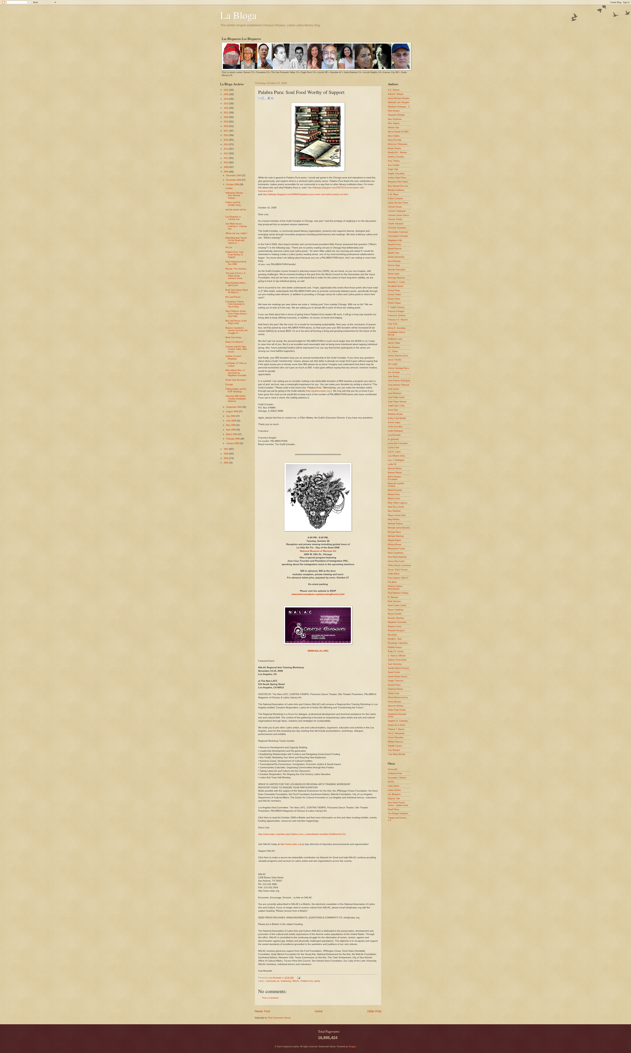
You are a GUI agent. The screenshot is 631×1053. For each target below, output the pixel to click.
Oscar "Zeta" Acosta (397, 569)
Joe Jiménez (394, 372)
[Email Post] (298, 977)
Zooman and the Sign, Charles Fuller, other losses (236, 349)
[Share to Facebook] (269, 98)
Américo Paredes (396, 157)
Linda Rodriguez (395, 431)
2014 (226, 144)
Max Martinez (394, 511)
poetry (317, 981)
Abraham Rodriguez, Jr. (399, 106)
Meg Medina (393, 519)
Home (319, 1011)
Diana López (394, 273)
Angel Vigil (393, 169)
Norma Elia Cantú (396, 561)
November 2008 (234, 180)
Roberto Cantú (394, 626)
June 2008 (231, 420)
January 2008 (233, 443)
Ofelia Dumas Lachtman (399, 565)
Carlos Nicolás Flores (398, 203)
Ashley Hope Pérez (397, 177)
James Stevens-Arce (398, 355)
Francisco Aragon (396, 311)
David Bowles (394, 261)
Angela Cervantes (396, 173)
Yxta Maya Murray (396, 754)
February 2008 (233, 438)
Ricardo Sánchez (396, 618)
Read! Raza (393, 809)
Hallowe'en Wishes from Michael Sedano (234, 195)
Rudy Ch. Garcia (396, 651)
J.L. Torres (393, 351)
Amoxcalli (392, 769)
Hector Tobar (394, 343)
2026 (226, 90)
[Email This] (259, 98)
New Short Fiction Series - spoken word (398, 803)
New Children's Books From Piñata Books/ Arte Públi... (236, 313)
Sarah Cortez (394, 672)
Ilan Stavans (394, 347)
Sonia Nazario (394, 701)
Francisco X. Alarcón (398, 319)
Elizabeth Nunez (395, 286)
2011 (226, 158)
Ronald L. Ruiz (395, 639)
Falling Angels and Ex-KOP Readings (236, 390)
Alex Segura (393, 123)
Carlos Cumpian (395, 198)
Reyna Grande (394, 614)
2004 (226, 462)
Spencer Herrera (395, 706)
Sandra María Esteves (398, 668)
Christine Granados (397, 227)
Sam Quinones (395, 664)
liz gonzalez (393, 439)
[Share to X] (266, 98)
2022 (226, 108)
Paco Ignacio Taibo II (398, 578)
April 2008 (231, 429)
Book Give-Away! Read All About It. (236, 291)
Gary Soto (392, 324)
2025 (226, 94)
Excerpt (229, 384)
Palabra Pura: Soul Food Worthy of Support (234, 254)
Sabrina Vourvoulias (397, 660)
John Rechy (393, 376)
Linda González (395, 426)
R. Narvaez (393, 597)
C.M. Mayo (393, 194)
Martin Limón (394, 498)
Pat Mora (392, 582)
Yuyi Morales (394, 750)
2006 (226, 453)
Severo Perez (394, 685)
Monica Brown (394, 544)
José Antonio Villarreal (398, 385)
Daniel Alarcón (394, 248)
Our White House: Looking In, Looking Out (235, 226)
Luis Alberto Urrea (396, 456)
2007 (226, 449)
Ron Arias (392, 635)
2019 (226, 121)
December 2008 (234, 175)
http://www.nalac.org (290, 844)
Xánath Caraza (395, 746)
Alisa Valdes (394, 136)
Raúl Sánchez (394, 601)
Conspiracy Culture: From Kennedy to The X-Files (234, 304)
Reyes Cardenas (396, 609)
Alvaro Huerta (394, 148)
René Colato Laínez (397, 605)
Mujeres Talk (394, 798)
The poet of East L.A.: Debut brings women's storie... (236, 276)
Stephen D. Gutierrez (398, 721)
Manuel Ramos (395, 472)
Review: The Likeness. (236, 269)
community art (272, 981)
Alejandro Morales (396, 115)
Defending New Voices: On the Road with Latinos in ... (236, 240)
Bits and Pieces (233, 297)
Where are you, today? (236, 233)
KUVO (391, 782)
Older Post (374, 1011)
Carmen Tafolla (395, 219)
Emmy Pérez (394, 299)
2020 (226, 117)
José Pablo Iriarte (396, 397)
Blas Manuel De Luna (398, 186)
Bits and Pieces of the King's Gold (236, 322)
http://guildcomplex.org (318, 391)
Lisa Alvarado (275, 977)
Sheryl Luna (393, 693)
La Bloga (238, 15)
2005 (226, 458)
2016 (226, 135)
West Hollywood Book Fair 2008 (235, 262)
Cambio (229, 188)
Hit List (228, 247)
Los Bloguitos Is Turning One (233, 217)
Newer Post (262, 1011)
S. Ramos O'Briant (397, 655)
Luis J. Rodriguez (396, 460)
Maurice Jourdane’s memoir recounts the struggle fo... (236, 330)
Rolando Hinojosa (396, 630)
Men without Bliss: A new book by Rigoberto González (236, 373)
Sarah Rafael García (397, 676)
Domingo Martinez (396, 278)
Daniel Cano (393, 253)
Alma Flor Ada (394, 140)
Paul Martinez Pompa (398, 593)
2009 (226, 167)
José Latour (393, 389)
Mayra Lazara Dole (397, 515)
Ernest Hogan (394, 303)
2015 (226, 140)
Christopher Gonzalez (398, 236)
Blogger (352, 1046)
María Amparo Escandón (394, 477)
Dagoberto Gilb (395, 240)
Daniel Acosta (394, 244)
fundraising (286, 981)
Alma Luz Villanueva (397, 144)
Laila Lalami (393, 786)
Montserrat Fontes (396, 548)
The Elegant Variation (398, 813)
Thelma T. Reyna (396, 729)
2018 (226, 126)
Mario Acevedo (395, 490)
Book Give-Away (233, 337)
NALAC (295, 981)
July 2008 (231, 416)
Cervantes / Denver (397, 777)
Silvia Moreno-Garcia (398, 697)
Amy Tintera (393, 161)
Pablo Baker (393, 573)
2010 (226, 162)
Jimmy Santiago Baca (398, 368)
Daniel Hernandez (396, 257)
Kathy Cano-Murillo (397, 418)
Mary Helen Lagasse (397, 503)
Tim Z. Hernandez (396, 733)
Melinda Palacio (395, 523)
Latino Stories (394, 790)
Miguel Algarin (394, 540)
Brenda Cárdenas (396, 190)
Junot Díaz (393, 410)
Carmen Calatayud (396, 211)
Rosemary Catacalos (398, 643)
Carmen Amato (395, 207)
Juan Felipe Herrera (397, 401)
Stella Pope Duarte (397, 710)
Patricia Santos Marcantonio (395, 587)
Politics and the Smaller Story (233, 203)
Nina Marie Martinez (397, 557)
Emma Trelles (394, 294)
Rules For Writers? (234, 342)
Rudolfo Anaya (395, 647)
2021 (226, 112)
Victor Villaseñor (395, 737)
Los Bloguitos (394, 794)
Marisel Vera (394, 494)
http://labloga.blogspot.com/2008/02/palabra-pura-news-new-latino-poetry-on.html (305, 194)
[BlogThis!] (262, 98)
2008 (226, 171)
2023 (226, 103)
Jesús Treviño (394, 359)
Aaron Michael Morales (399, 98)
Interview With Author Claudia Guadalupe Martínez (235, 398)
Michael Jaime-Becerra (399, 527)
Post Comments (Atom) (279, 1018)
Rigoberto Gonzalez (397, 622)
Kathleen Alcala (395, 414)
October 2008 (233, 184)
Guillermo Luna (395, 339)
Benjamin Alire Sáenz (398, 181)
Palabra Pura (307, 981)
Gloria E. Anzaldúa (397, 328)
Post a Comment (270, 998)
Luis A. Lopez (394, 451)
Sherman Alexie (395, 689)
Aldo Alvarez (394, 111)
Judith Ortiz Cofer (396, 405)
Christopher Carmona (398, 232)
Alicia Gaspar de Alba (398, 131)
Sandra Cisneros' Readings (233, 357)
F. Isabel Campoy (396, 307)
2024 (226, 99)
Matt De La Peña (396, 507)
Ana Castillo (393, 165)
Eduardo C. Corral (396, 282)
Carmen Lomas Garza (398, 215)
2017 (226, 131)
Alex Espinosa (395, 119)
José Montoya (394, 393)
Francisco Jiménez (397, 315)
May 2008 (231, 425)
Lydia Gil (392, 464)
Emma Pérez (394, 290)
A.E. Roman (393, 90)
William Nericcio (395, 741)
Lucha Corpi (393, 447)
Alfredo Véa (393, 127)
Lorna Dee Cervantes (398, 443)
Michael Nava (394, 532)
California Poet (395, 773)
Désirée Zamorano (396, 269)
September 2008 (234, 407)
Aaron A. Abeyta (395, 94)
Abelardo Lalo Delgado (398, 102)
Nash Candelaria (395, 553)
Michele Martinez (396, 536)
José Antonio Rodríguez (399, 380)
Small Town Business (235, 380)
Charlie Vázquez (395, 223)
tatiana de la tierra (396, 725)
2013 (226, 149)
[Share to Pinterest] (272, 98)
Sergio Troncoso (395, 680)
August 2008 (232, 411)
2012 (226, 153)
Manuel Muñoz (395, 468)
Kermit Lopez (394, 422)
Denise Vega (394, 265)
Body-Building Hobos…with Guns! (236, 284)
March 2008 (232, 434)
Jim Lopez (393, 364)
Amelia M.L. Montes (397, 152)
